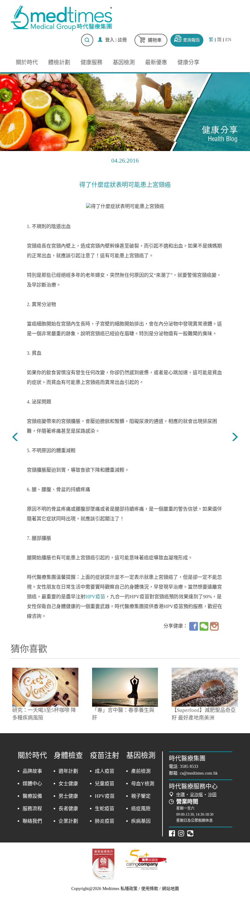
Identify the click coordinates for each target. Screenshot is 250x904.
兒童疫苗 (104, 783)
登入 (109, 39)
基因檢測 (124, 62)
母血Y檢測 (142, 783)
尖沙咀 (196, 794)
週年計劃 (68, 771)
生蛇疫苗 (104, 808)
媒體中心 (32, 783)
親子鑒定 (141, 796)
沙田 (212, 794)
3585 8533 (189, 766)
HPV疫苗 (95, 596)
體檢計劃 (59, 62)
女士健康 (68, 783)
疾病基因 (141, 821)
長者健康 (68, 808)
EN (228, 39)
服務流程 (32, 808)
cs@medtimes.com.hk (199, 773)
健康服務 (91, 62)
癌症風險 (141, 808)
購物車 (155, 40)
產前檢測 (141, 771)
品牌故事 (32, 771)
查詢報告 (191, 40)
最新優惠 (156, 62)
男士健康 (68, 796)
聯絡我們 (32, 821)
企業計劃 (68, 821)
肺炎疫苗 (104, 821)
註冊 (122, 39)
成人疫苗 (104, 771)
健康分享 (188, 62)
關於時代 (27, 62)
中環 (180, 794)
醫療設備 (32, 796)
